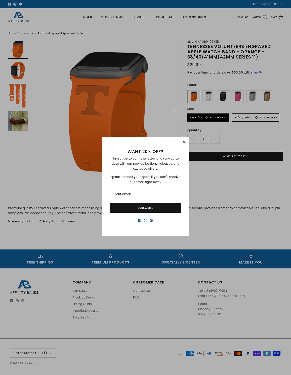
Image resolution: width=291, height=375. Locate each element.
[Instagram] (145, 220)
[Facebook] (139, 220)
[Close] (184, 142)
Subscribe (145, 208)
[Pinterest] (151, 220)
